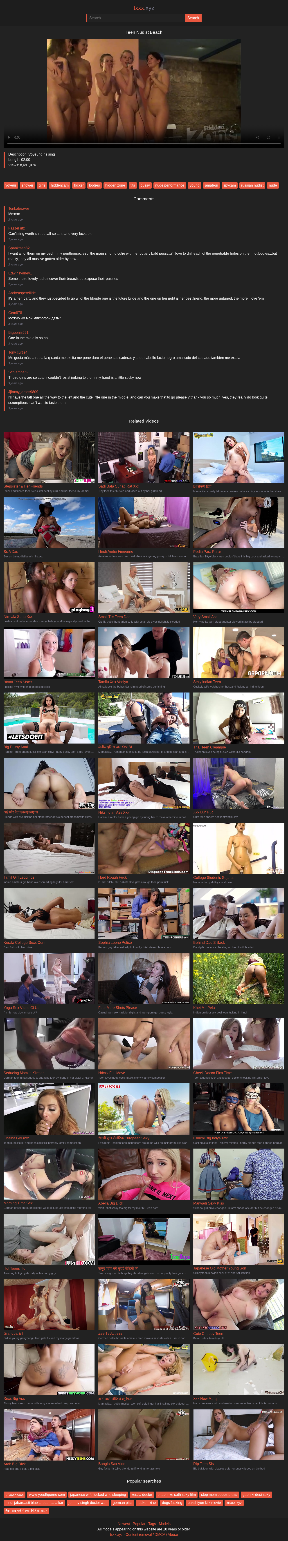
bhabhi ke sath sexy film (177, 1494)
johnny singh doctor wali (88, 1503)
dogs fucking (172, 1503)
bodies (94, 185)
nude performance (169, 185)
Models (165, 1524)
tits (132, 185)
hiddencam (60, 185)
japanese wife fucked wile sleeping (98, 1494)
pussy (145, 185)
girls (42, 185)
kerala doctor (141, 1494)
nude (273, 185)
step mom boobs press (219, 1494)
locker (79, 185)
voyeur (10, 185)
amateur (211, 185)
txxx (144, 8)
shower (27, 185)
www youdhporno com (47, 1494)
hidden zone (115, 185)
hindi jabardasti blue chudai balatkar (34, 1503)
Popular (139, 1524)
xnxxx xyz (234, 1503)
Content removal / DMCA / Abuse (152, 1535)
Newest (124, 1524)
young (195, 185)
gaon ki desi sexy (256, 1494)
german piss (122, 1503)
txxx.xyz (116, 1535)
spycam (229, 185)
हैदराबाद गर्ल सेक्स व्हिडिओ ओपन (26, 1511)
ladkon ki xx (147, 1503)
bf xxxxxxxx (14, 1494)
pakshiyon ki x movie (204, 1503)
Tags (152, 1524)
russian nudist (252, 185)
